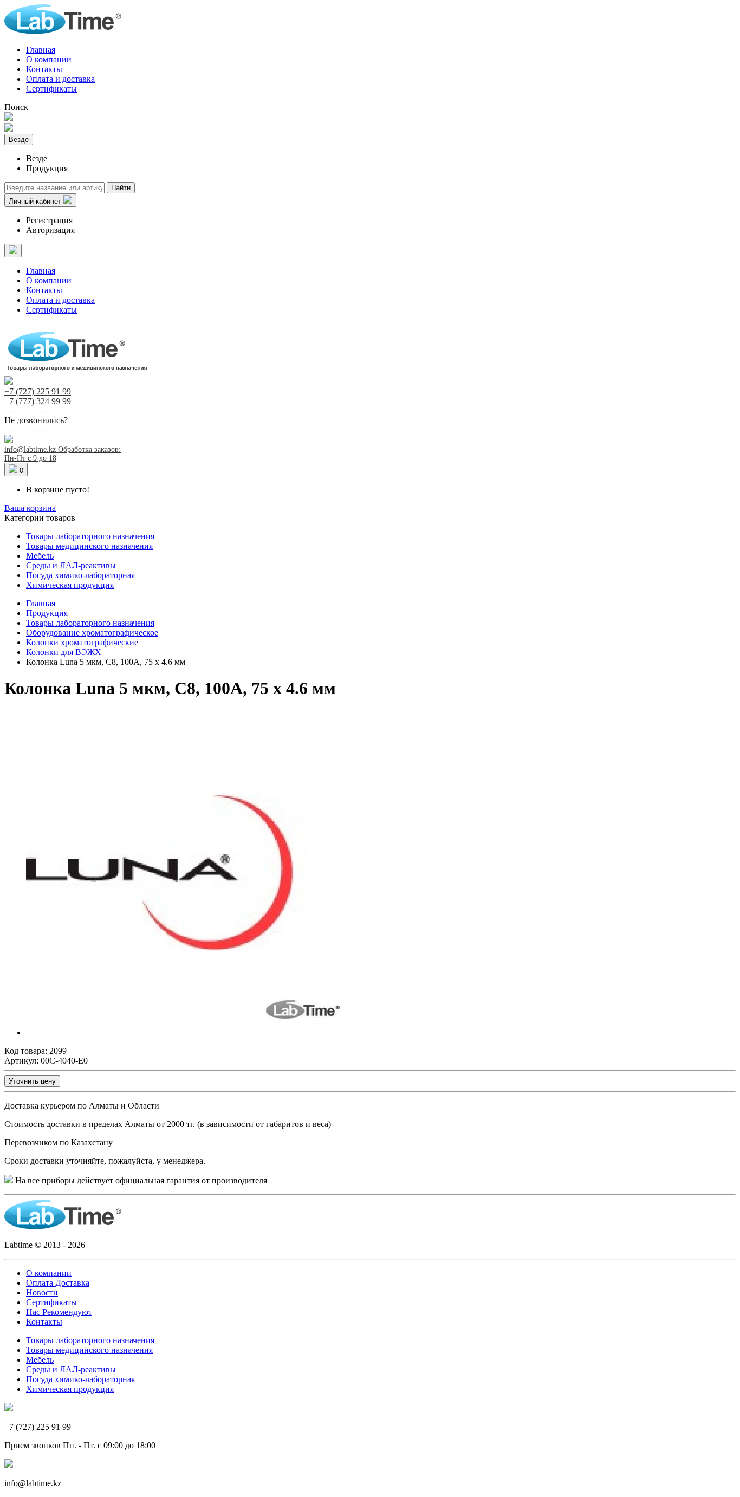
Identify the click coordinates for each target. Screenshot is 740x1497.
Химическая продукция (70, 584)
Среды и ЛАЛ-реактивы (71, 565)
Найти (121, 188)
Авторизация (50, 230)
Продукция (47, 613)
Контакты (44, 69)
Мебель (40, 555)
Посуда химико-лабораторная (80, 575)
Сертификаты (51, 88)
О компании (49, 59)
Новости (42, 1292)
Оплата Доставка (57, 1282)
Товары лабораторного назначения (90, 536)
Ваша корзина (30, 508)
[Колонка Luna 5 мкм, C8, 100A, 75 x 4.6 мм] (188, 1032)
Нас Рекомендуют (59, 1312)
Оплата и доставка (60, 78)
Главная (40, 49)
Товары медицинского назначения (89, 545)
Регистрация (49, 220)
